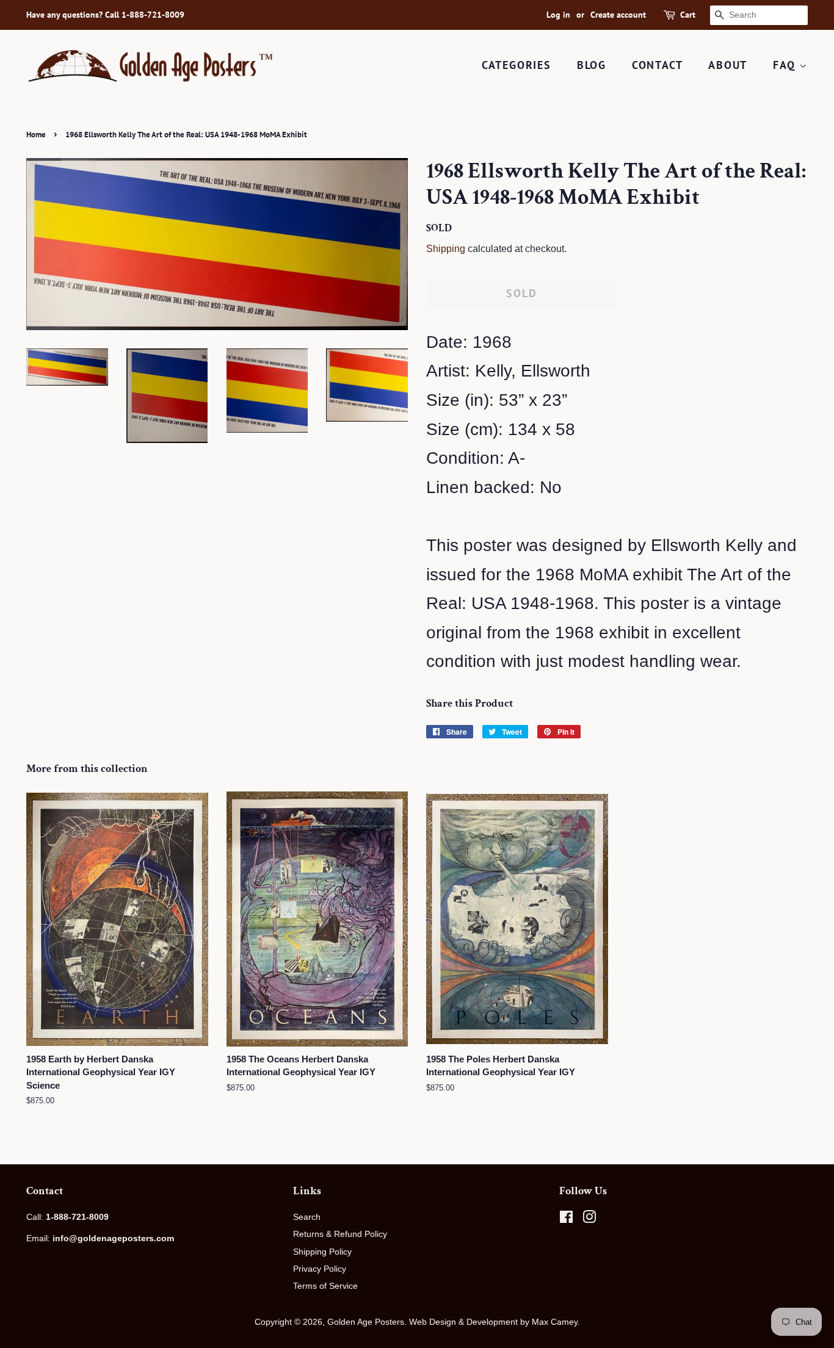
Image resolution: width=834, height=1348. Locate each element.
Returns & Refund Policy (340, 1234)
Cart (687, 14)
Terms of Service (325, 1286)
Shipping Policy (322, 1251)
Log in (558, 14)
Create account (618, 14)
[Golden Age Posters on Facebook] (566, 1219)
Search (307, 1217)
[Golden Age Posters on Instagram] (589, 1219)
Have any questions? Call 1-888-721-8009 (105, 14)
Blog (591, 65)
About (727, 65)
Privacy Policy (319, 1269)
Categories (516, 65)
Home (36, 134)
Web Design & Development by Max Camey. (494, 1322)
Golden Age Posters (365, 1322)
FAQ (786, 65)
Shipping (445, 248)
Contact (657, 65)
